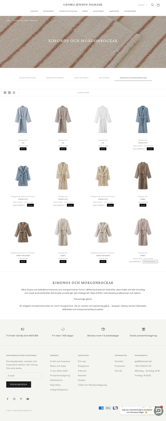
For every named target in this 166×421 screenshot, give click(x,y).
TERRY (143, 199)
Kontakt (119, 361)
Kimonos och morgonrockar (25, 20)
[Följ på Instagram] (14, 399)
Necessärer (104, 78)
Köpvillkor (55, 385)
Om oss (82, 361)
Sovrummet (48, 11)
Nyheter (82, 375)
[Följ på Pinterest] (21, 399)
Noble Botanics (81, 78)
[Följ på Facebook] (7, 399)
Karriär (118, 370)
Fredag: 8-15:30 (143, 375)
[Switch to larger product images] (5, 92)
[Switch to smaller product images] (9, 92)
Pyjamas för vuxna (27, 78)
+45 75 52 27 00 (143, 366)
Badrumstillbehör (55, 78)
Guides (81, 380)
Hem (7, 20)
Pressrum (120, 366)
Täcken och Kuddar (68, 11)
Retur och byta (58, 366)
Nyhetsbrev (56, 380)
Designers (83, 366)
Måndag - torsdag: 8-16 (147, 370)
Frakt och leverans (60, 361)
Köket (85, 11)
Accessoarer (130, 11)
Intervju (82, 370)
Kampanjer (114, 11)
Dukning (34, 11)
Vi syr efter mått (59, 370)
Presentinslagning (60, 375)
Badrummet (98, 11)
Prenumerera (18, 384)
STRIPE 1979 (143, 143)
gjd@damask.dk (143, 361)
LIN (23, 143)
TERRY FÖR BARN (23, 255)
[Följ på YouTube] (27, 399)
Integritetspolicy (59, 389)
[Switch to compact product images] (14, 92)
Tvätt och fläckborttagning (92, 385)
